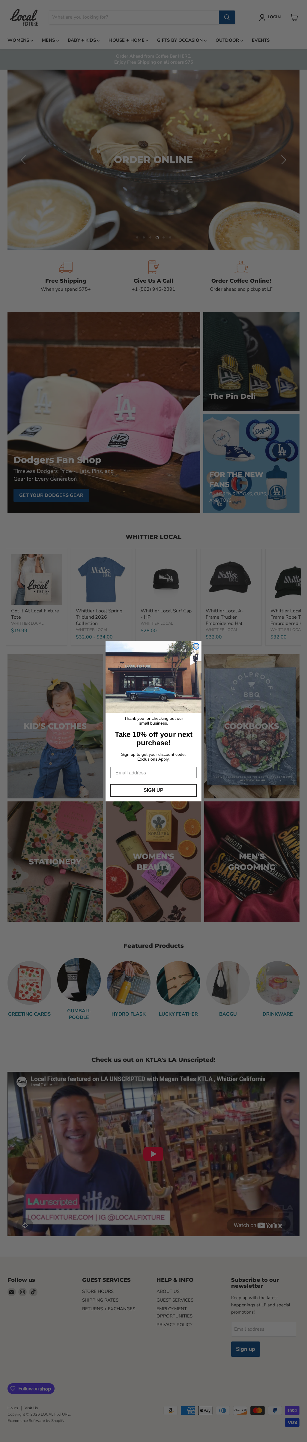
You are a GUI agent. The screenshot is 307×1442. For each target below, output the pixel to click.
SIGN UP (153, 790)
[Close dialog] (196, 646)
